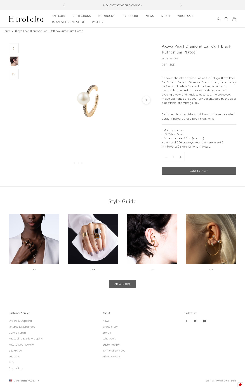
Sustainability (111, 344)
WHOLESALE (185, 15)
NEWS (150, 15)
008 (93, 269)
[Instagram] (195, 321)
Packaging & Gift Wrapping (26, 338)
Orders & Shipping (20, 321)
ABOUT (165, 15)
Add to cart (199, 171)
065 (211, 269)
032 (152, 269)
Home (7, 31)
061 (34, 269)
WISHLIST (98, 22)
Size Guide (15, 350)
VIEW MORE (122, 284)
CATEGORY (59, 15)
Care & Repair (17, 332)
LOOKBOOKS (106, 15)
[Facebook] (186, 321)
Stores (107, 332)
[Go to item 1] (14, 48)
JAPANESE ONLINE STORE (68, 22)
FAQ (11, 362)
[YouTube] (204, 321)
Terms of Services (114, 350)
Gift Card (14, 356)
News (106, 321)
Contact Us (16, 368)
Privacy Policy (111, 356)
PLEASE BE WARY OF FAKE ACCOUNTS (122, 5)
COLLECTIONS (82, 15)
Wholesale (109, 338)
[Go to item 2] (14, 61)
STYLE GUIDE (130, 15)
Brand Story (110, 327)
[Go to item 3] (14, 74)
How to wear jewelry (21, 344)
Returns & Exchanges (22, 327)
